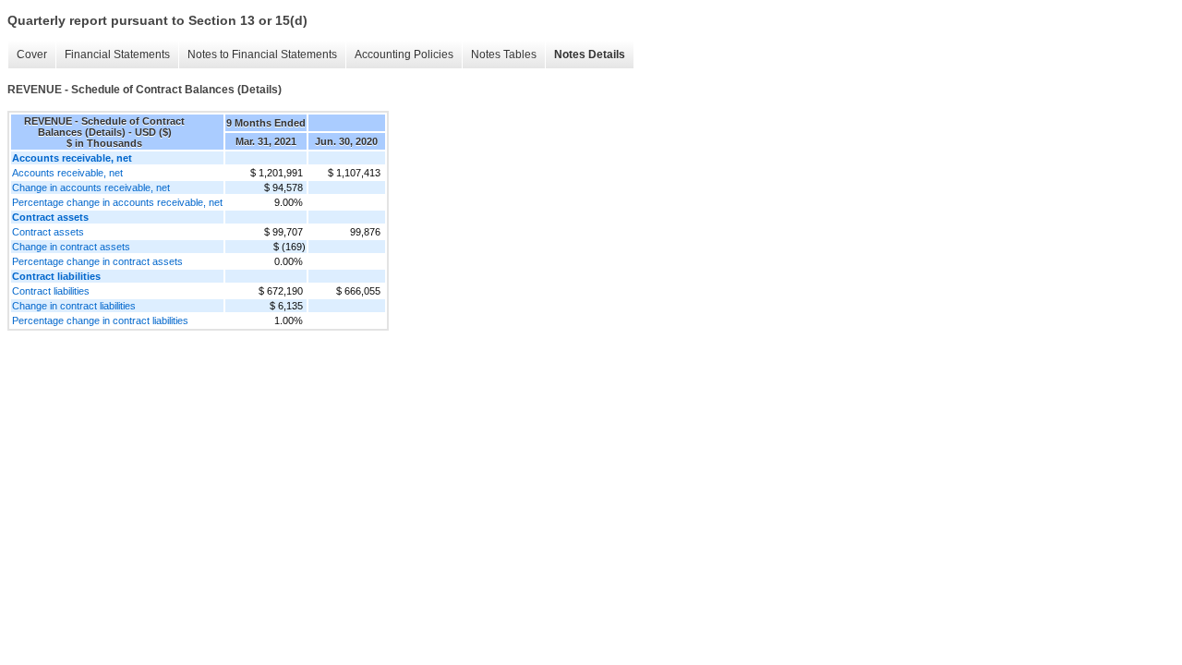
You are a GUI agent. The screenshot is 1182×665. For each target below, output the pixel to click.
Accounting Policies (404, 54)
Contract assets (48, 231)
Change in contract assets (71, 246)
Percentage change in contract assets (97, 261)
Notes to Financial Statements (262, 54)
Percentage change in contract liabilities (100, 320)
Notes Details (589, 54)
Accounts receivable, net (67, 172)
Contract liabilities (51, 290)
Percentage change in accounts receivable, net (117, 202)
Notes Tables (504, 54)
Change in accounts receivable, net (91, 187)
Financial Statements (117, 54)
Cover (32, 54)
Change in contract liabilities (74, 305)
